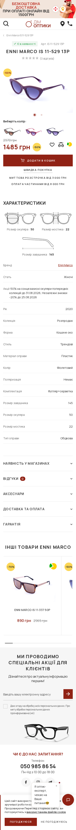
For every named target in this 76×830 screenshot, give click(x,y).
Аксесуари (13, 494)
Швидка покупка (38, 170)
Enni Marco (65, 265)
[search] (6, 24)
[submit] (68, 694)
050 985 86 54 (38, 766)
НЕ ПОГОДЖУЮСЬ (54, 822)
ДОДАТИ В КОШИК (41, 160)
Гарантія (11, 524)
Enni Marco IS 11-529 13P (19, 35)
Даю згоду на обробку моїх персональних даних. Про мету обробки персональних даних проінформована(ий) (40, 709)
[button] (68, 800)
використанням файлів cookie (46, 812)
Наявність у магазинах (26, 463)
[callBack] (70, 24)
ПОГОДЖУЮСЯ (21, 822)
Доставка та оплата (24, 509)
